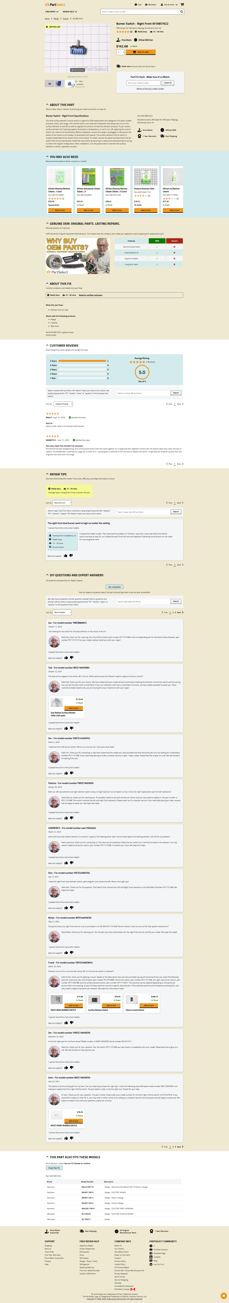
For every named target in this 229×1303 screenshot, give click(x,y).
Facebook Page (159, 1253)
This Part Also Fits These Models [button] (75, 1157)
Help (46, 1264)
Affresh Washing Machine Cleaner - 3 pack (59, 190)
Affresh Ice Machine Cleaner (171, 190)
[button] (52, 11)
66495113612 (88, 1203)
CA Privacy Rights (121, 1267)
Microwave (84, 1258)
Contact (48, 1261)
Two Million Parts (121, 1251)
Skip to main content (115, 56)
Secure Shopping (121, 1279)
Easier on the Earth (122, 1255)
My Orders (152, 4)
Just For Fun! (159, 1264)
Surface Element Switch (98, 1009)
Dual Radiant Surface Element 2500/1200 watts (63, 714)
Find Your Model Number (90, 1270)
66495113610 (88, 1192)
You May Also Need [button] (64, 156)
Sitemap (117, 1283)
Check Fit (168, 82)
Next (179, 612)
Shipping (48, 1245)
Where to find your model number (150, 88)
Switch (66, 18)
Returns (48, 1248)
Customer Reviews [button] (64, 345)
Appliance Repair (86, 1245)
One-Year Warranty (53, 1255)
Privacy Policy (120, 1261)
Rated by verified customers (90, 295)
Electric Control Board (135, 1009)
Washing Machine (87, 1267)
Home (47, 18)
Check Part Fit (54, 1167)
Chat (139, 4)
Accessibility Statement (124, 1286)
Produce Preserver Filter (144, 188)
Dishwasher (84, 1251)
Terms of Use (119, 1276)
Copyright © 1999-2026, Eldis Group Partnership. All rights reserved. (114, 1298)
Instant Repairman (87, 1248)
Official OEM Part (146, 39)
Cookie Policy (119, 1264)
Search (176, 392)
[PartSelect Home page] (55, 4)
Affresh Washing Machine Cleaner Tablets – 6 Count (116, 190)
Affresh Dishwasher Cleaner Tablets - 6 (88, 190)
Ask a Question (114, 586)
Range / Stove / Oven (88, 1261)
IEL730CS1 (86, 1219)
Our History (119, 1248)
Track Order (49, 1251)
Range (56, 18)
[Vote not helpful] (71, 555)
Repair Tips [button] (58, 474)
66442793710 (88, 1187)
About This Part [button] (62, 104)
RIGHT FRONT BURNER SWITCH (64, 1125)
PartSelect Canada (121, 1289)
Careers (117, 1258)
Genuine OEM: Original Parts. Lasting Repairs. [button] (85, 223)
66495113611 (88, 1197)
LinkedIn (157, 1257)
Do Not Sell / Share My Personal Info (129, 1270)
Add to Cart (143, 52)
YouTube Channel (160, 1249)
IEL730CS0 (86, 1213)
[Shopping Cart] (182, 4)
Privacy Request (121, 1273)
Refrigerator (85, 1264)
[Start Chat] (224, 1296)
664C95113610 (88, 1208)
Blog (155, 1260)
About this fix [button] (60, 283)
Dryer (82, 1255)
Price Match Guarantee (54, 1258)
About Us (118, 1245)
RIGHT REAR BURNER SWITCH (63, 1009)
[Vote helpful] (65, 555)
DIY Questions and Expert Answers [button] (76, 575)
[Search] (181, 12)
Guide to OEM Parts (88, 1273)
